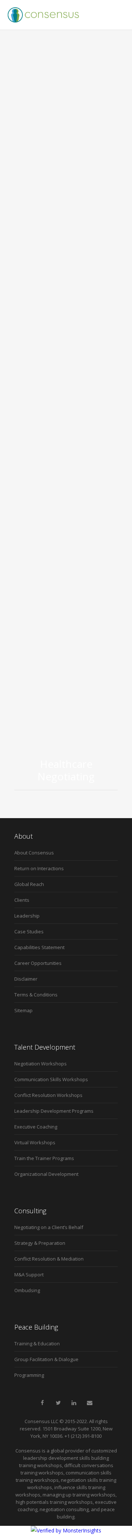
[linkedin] (74, 1403)
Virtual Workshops (34, 1142)
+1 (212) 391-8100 (83, 1436)
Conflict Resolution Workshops (48, 1095)
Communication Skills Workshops (51, 1079)
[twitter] (58, 1403)
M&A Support (29, 1274)
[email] (89, 1403)
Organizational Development (46, 1174)
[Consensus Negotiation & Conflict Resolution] (43, 14)
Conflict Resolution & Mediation (49, 1258)
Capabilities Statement (39, 947)
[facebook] (42, 1403)
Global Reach (29, 884)
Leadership (27, 915)
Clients (21, 900)
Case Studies (29, 931)
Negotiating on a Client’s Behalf (48, 1227)
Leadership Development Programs (54, 1111)
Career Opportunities (38, 963)
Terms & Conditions (36, 994)
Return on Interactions (39, 868)
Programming (29, 1375)
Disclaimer (25, 979)
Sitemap (23, 1010)
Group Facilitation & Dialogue (46, 1359)
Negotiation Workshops (40, 1063)
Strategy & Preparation (39, 1243)
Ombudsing (27, 1290)
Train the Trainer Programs (44, 1158)
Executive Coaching (35, 1126)
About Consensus (34, 852)
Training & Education (37, 1343)
